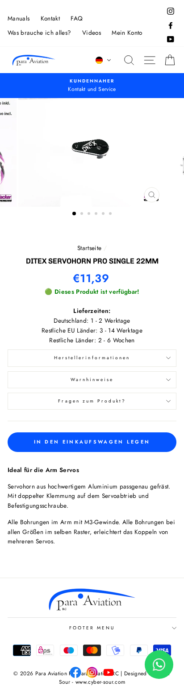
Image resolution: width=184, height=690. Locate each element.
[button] (103, 60)
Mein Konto (127, 32)
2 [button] (82, 214)
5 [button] (104, 214)
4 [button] (97, 214)
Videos (91, 32)
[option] (92, 86)
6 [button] (111, 214)
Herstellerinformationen (92, 357)
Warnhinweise (92, 379)
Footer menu (92, 627)
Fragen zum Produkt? (91, 401)
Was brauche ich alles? (39, 32)
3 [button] (90, 214)
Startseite (89, 247)
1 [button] (74, 214)
